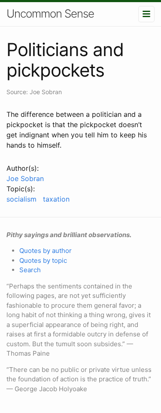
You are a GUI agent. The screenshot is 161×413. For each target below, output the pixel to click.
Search (30, 270)
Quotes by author (45, 251)
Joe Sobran (25, 178)
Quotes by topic (43, 260)
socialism (21, 199)
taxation (56, 199)
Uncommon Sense (50, 13)
